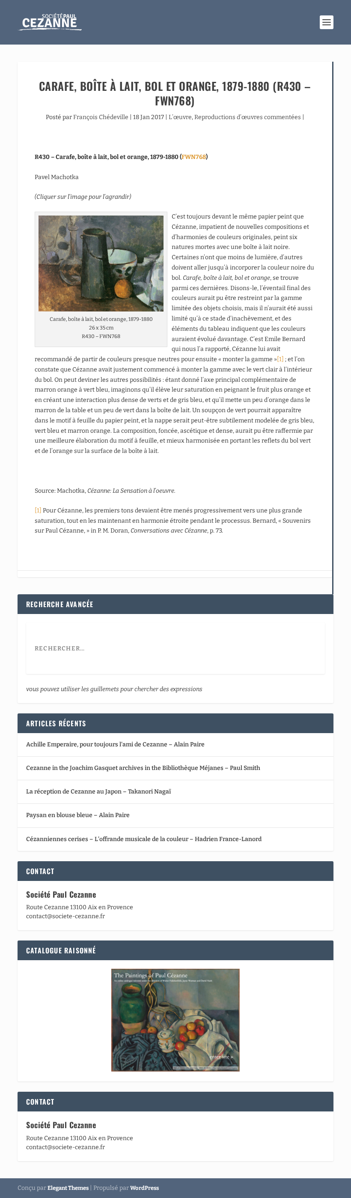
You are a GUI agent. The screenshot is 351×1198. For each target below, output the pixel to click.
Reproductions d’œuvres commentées (247, 117)
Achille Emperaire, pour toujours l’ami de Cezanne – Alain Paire (115, 744)
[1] (280, 359)
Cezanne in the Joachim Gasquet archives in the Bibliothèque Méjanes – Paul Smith (143, 768)
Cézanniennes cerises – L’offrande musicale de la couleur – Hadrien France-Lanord (144, 839)
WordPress (144, 1188)
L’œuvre (180, 117)
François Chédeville (100, 117)
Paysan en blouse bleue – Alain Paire (78, 815)
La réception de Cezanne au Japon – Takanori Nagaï (98, 791)
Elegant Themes (68, 1188)
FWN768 (193, 157)
